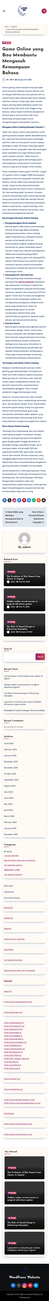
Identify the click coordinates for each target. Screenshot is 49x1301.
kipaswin (8, 981)
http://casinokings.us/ (13, 1089)
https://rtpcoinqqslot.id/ (14, 1049)
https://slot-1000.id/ (13, 1055)
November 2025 (11, 768)
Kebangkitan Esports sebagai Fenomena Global (24, 710)
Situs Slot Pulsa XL (12, 898)
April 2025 (8, 810)
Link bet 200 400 (11, 856)
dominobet (8, 950)
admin (11, 80)
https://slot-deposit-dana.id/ (16, 1058)
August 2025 (9, 786)
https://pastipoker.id (12, 1033)
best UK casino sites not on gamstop (19, 860)
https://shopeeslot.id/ (13, 1052)
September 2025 (11, 780)
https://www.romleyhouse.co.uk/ (18, 1124)
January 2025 (10, 828)
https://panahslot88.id (13, 1039)
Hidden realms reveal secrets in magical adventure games (21, 686)
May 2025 (8, 804)
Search (8, 649)
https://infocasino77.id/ (14, 1026)
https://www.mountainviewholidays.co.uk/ (22, 1103)
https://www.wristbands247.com (18, 1002)
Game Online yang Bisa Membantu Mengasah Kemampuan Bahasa (22, 61)
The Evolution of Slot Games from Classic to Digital (23, 677)
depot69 (7, 929)
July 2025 (8, 792)
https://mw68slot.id (12, 1065)
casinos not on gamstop (14, 939)
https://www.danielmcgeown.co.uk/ (19, 1100)
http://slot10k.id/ (11, 1062)
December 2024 (11, 834)
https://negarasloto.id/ (14, 1023)
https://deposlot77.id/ (13, 1029)
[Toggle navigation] (4, 11)
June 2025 (9, 798)
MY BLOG (6, 43)
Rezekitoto (8, 918)
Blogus (37, 1294)
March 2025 (9, 816)
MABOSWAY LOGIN (12, 870)
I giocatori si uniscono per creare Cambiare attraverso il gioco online (22, 703)
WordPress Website (24, 1277)
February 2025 (10, 822)
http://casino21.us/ (12, 1079)
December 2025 (11, 762)
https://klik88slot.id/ (13, 1045)
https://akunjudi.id (12, 1068)
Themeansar (24, 1297)
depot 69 (8, 991)
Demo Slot (8, 886)
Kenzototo (8, 908)
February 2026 (10, 749)
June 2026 (9, 743)
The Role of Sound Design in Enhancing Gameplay (21, 694)
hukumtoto (9, 892)
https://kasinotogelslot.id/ (15, 1042)
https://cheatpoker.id (13, 1036)
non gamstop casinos (13, 865)
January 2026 (10, 756)
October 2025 (10, 774)
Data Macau (9, 1113)
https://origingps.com (13, 1012)
